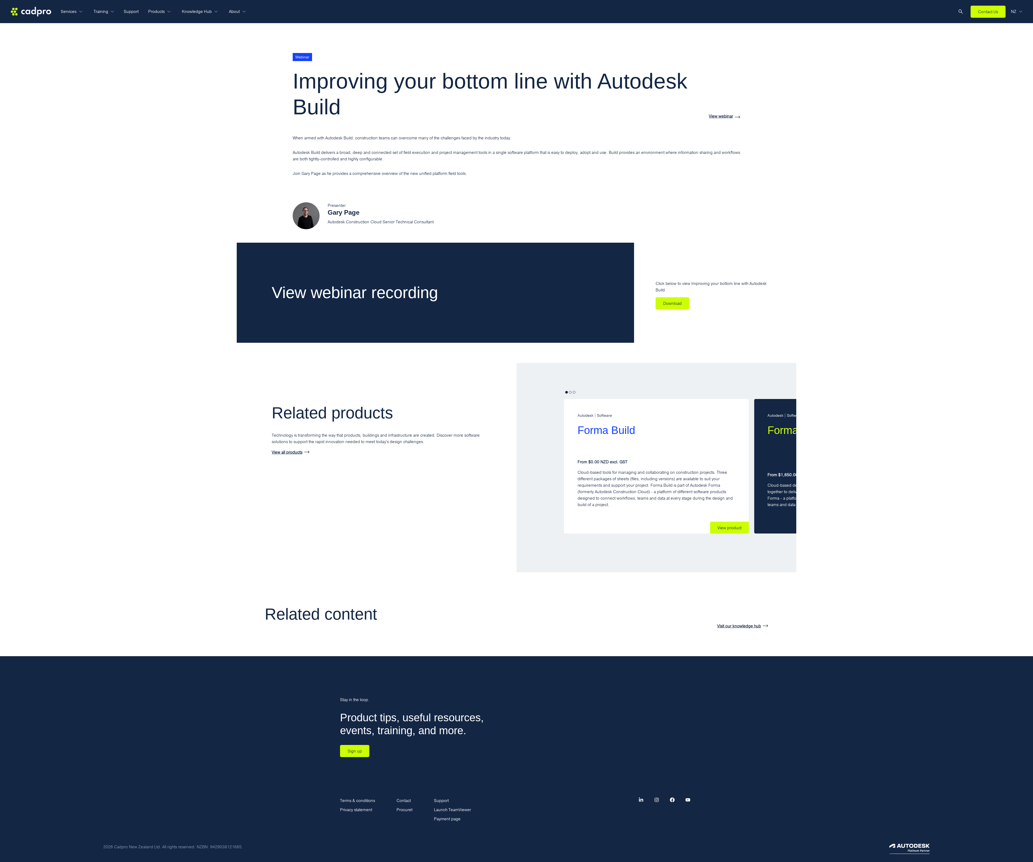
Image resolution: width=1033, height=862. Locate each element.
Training (101, 11)
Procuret (404, 809)
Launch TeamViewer (452, 809)
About (234, 11)
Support (131, 11)
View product (729, 527)
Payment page (447, 818)
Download (672, 303)
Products (156, 11)
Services (68, 11)
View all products (287, 452)
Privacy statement (356, 809)
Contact (404, 800)
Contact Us (988, 11)
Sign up (355, 751)
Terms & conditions (357, 800)
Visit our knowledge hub (739, 625)
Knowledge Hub (197, 11)
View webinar (721, 116)
